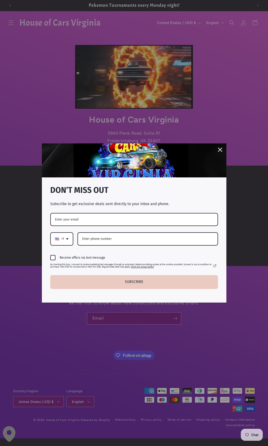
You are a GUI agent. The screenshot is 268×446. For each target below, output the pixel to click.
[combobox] (61, 238)
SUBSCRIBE (134, 282)
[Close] (220, 149)
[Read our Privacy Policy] (215, 266)
